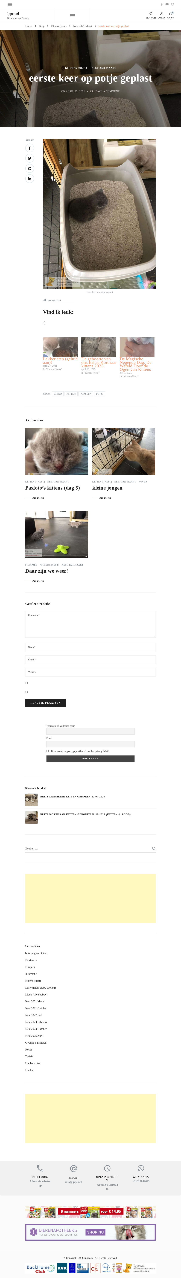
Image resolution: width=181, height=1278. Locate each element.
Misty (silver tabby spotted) (40, 987)
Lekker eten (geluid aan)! (60, 360)
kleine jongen (107, 488)
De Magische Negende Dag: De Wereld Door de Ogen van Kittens (135, 364)
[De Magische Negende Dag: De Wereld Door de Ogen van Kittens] (137, 347)
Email (49, 738)
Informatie (31, 973)
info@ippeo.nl (73, 1181)
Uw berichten (32, 1063)
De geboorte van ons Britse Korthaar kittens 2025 (98, 362)
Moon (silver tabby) (36, 994)
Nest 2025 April (34, 1035)
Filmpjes (31, 565)
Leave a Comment (107, 91)
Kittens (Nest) (76, 68)
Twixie (29, 1056)
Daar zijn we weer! (46, 571)
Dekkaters (31, 960)
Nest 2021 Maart (104, 68)
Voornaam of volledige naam (60, 726)
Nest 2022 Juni (33, 1015)
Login (162, 18)
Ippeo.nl (13, 14)
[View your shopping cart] (170, 14)
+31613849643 (141, 1181)
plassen (85, 394)
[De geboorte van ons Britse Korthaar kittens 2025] (98, 347)
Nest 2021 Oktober (36, 1008)
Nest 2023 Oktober (36, 1028)
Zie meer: (38, 498)
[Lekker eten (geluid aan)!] (60, 347)
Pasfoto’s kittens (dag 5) (52, 488)
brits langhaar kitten (36, 953)
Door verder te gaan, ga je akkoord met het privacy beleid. (80, 751)
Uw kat (29, 1070)
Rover (143, 482)
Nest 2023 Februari (36, 1022)
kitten (71, 394)
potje (99, 394)
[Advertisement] (90, 898)
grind (58, 394)
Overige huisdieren (35, 1042)
